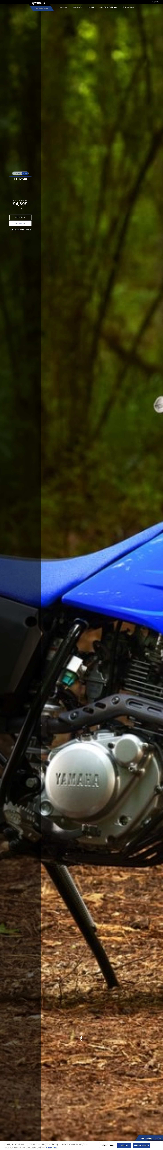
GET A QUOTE (20, 223)
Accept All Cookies (141, 1145)
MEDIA (28, 229)
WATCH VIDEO (20, 217)
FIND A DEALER (128, 7)
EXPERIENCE (77, 7)
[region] (81, 1145)
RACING (91, 7)
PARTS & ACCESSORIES (108, 7)
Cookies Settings (107, 1145)
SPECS (12, 229)
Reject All (124, 1145)
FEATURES (20, 229)
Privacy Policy (52, 1147)
